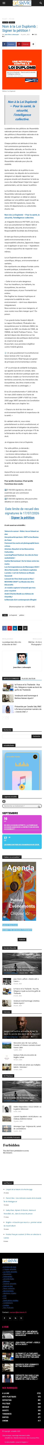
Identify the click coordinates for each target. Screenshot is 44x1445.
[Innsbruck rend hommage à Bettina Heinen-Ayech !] (8, 698)
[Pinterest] (9, 628)
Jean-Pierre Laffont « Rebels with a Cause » (27, 1343)
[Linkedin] (15, 628)
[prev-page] (3, 717)
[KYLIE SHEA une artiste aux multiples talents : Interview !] (6, 1067)
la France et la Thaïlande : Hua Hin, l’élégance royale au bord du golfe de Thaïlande (28, 687)
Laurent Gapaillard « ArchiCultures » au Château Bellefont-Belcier (28, 1117)
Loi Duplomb (13, 615)
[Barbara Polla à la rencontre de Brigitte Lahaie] (6, 1057)
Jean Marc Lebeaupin (12, 34)
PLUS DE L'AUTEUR (28, 679)
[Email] (20, 628)
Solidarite (11, 22)
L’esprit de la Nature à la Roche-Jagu (19, 1189)
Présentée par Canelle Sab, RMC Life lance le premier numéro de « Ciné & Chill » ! (28, 709)
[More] (33, 44)
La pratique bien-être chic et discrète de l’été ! (11, 643)
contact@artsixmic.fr (18, 1312)
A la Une (11, 19)
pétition (21, 615)
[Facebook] (4, 628)
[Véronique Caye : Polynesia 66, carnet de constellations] (6, 1128)
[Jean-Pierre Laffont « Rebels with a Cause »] (6, 981)
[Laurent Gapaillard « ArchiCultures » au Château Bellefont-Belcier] (6, 1118)
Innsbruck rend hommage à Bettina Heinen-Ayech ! (26, 1365)
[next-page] (7, 717)
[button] (3, 3)
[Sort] (4, 801)
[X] (21, 1318)
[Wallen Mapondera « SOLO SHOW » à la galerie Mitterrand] (6, 1109)
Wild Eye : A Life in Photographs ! (35, 643)
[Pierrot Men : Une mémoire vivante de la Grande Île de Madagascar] (22, 964)
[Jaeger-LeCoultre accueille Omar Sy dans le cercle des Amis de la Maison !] (22, 1028)
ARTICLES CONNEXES (11, 679)
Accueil (4, 19)
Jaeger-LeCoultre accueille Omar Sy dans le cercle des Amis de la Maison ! (22, 1032)
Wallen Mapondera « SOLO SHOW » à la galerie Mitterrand (27, 1108)
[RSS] (15, 1318)
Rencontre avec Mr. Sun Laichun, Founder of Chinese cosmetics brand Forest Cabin (27, 1045)
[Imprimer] (25, 628)
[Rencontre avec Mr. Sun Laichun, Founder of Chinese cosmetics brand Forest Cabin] (6, 1045)
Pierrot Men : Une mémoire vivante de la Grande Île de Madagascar (21, 968)
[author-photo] (22, 664)
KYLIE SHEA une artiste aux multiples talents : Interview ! (27, 1066)
